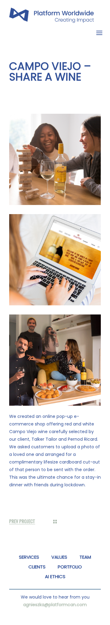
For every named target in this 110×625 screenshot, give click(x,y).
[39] (55, 360)
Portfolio (70, 567)
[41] (55, 259)
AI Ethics (55, 576)
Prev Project (22, 521)
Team (85, 557)
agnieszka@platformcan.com (55, 605)
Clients (37, 567)
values (59, 557)
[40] (55, 159)
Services (29, 557)
